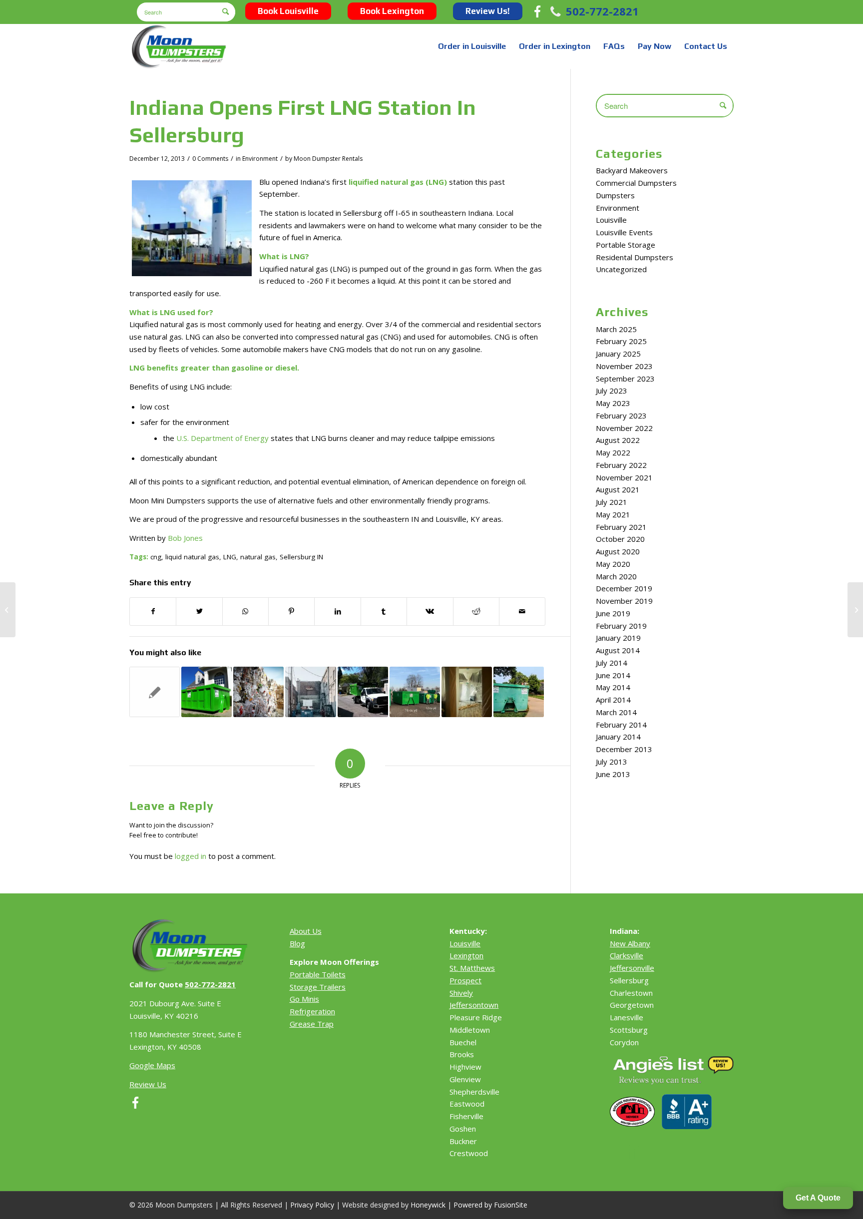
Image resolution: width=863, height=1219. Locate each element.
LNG (229, 556)
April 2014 (613, 700)
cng (155, 556)
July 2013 (611, 762)
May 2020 (613, 564)
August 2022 (618, 440)
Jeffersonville (632, 968)
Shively (461, 993)
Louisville (611, 220)
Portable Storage (625, 245)
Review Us (147, 1084)
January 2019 (618, 638)
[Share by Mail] (522, 611)
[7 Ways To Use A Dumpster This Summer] (518, 692)
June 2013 (613, 774)
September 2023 (625, 379)
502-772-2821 (602, 10)
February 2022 (621, 465)
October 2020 (620, 539)
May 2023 (613, 403)
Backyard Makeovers (632, 170)
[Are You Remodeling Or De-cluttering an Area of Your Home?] (7, 609)
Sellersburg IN (301, 556)
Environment (260, 158)
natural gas (258, 556)
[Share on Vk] (429, 611)
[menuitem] (472, 46)
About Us (306, 931)
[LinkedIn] (628, 1149)
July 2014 (611, 663)
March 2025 (616, 329)
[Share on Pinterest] (291, 611)
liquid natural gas (192, 556)
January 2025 (618, 354)
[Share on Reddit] (476, 611)
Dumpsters (615, 195)
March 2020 (616, 576)
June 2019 (613, 613)
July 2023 (611, 391)
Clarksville (626, 955)
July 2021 (611, 502)
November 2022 (624, 428)
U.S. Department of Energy (222, 438)
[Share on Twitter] (199, 611)
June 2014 (613, 675)
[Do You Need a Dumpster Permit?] (363, 692)
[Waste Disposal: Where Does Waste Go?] (258, 692)
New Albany (630, 943)
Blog (297, 943)
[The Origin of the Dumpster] (206, 692)
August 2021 (618, 489)
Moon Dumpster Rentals (328, 158)
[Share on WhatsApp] (245, 611)
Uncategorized (621, 269)
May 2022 (613, 452)
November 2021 (624, 477)
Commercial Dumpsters (636, 183)
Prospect (465, 980)
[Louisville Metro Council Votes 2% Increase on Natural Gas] (154, 692)
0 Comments (210, 158)
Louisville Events (624, 232)
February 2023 (621, 415)
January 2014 (618, 737)
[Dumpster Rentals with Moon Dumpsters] (415, 692)
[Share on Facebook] (153, 611)
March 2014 (616, 712)
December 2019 (624, 588)
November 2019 (624, 601)
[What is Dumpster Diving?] (310, 692)
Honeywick (428, 1205)
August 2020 (618, 551)
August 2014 (618, 650)
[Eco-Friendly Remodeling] (466, 692)
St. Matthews (472, 968)
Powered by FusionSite (490, 1205)
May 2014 (613, 687)
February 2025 (621, 341)
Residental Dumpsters (634, 257)
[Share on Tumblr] (384, 611)
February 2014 (621, 725)
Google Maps (152, 1065)
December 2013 (624, 749)
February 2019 (621, 626)
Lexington (466, 955)
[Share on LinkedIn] (337, 611)
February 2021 (621, 527)
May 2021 (613, 514)
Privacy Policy (312, 1205)
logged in (190, 856)
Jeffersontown (473, 1005)
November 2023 (624, 366)
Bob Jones (185, 538)
